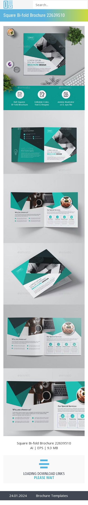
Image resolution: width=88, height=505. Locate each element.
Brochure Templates (52, 495)
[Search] (82, 4)
